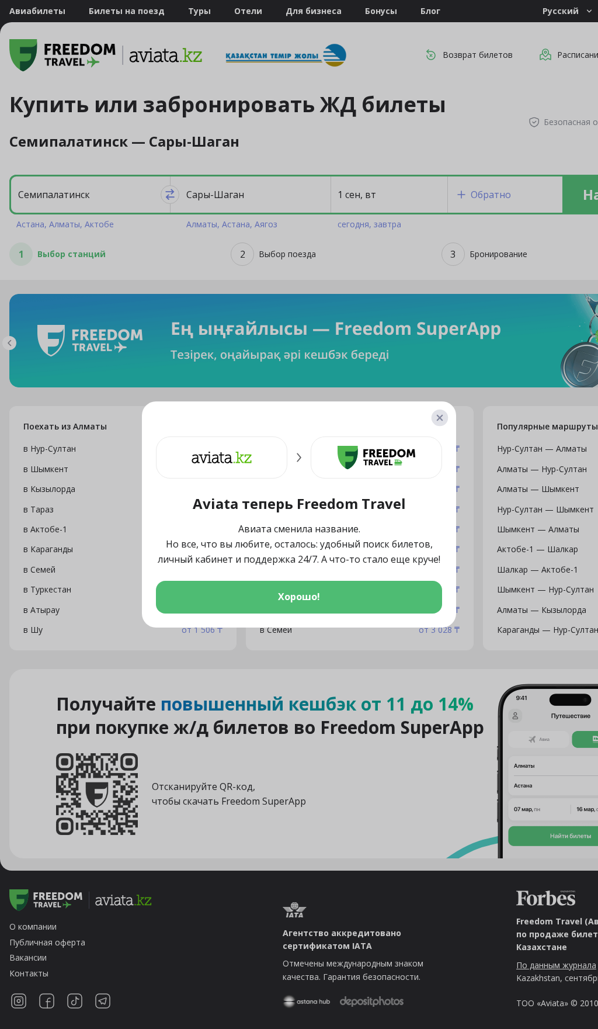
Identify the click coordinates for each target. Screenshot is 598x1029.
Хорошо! (299, 596)
